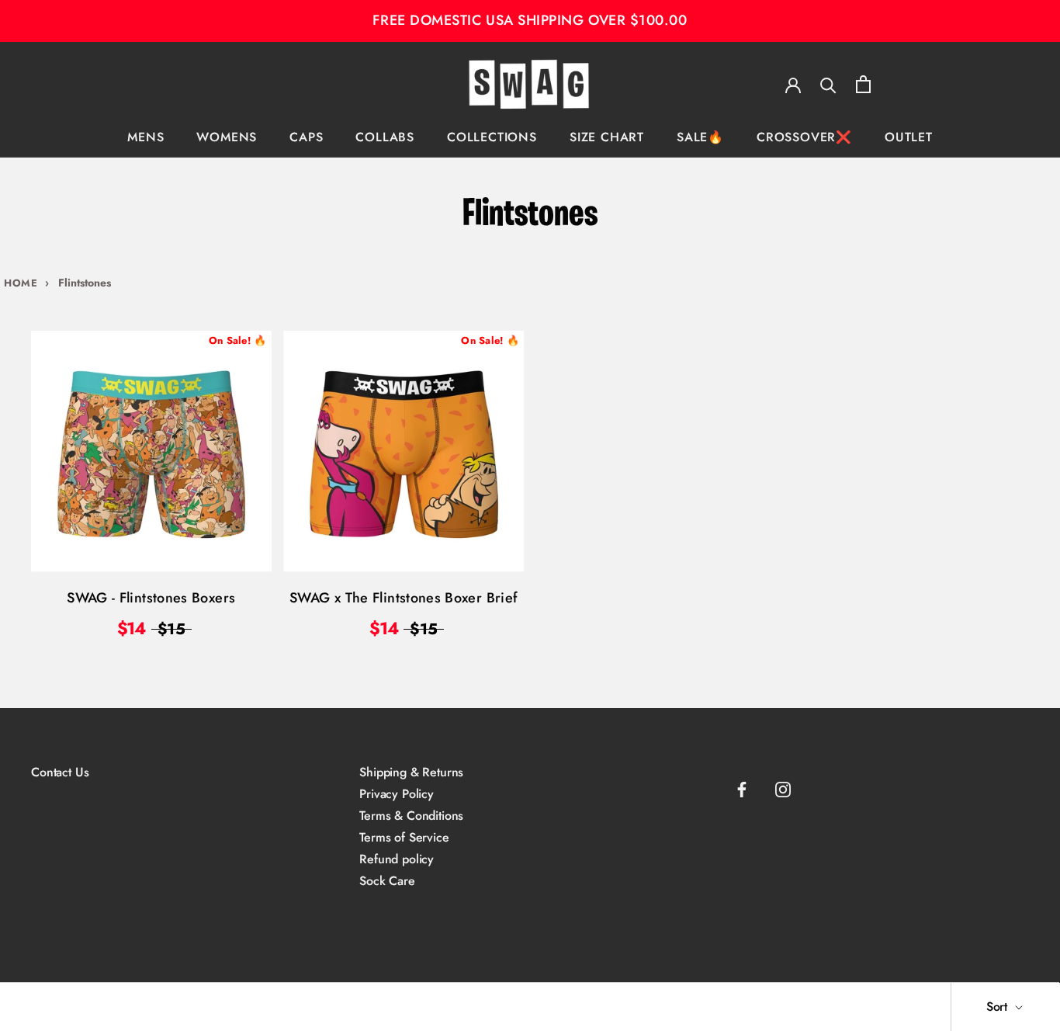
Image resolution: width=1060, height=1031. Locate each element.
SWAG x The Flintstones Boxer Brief (403, 598)
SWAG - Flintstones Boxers (151, 598)
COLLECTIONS (492, 137)
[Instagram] (783, 789)
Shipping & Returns (411, 772)
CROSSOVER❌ (804, 137)
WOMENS (226, 137)
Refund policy (396, 859)
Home (21, 283)
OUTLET (909, 137)
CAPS (306, 137)
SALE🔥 (700, 137)
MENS (145, 137)
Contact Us (59, 772)
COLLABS (384, 137)
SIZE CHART (607, 137)
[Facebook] (742, 789)
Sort (998, 1006)
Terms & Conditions (411, 816)
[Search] (828, 84)
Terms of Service (404, 837)
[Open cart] (863, 84)
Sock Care (387, 881)
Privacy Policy (396, 794)
